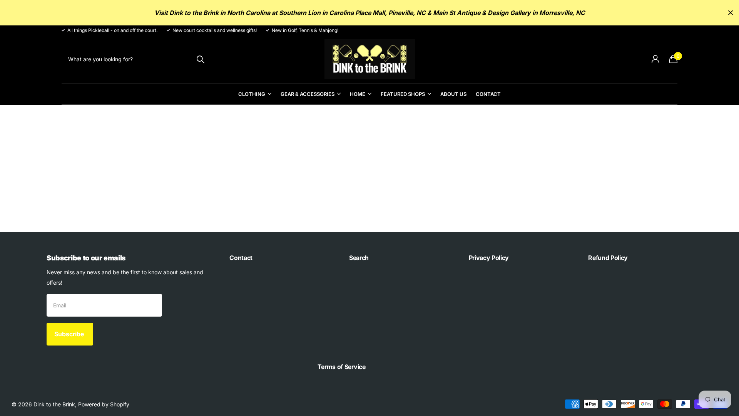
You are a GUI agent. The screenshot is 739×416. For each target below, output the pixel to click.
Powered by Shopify (103, 404)
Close (730, 12)
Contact (488, 94)
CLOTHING (251, 94)
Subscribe (69, 334)
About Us (453, 94)
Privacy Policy (489, 258)
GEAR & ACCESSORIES (307, 94)
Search (359, 258)
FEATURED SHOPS (403, 94)
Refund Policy (608, 258)
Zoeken (200, 59)
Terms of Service (342, 367)
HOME (357, 94)
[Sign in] (655, 59)
